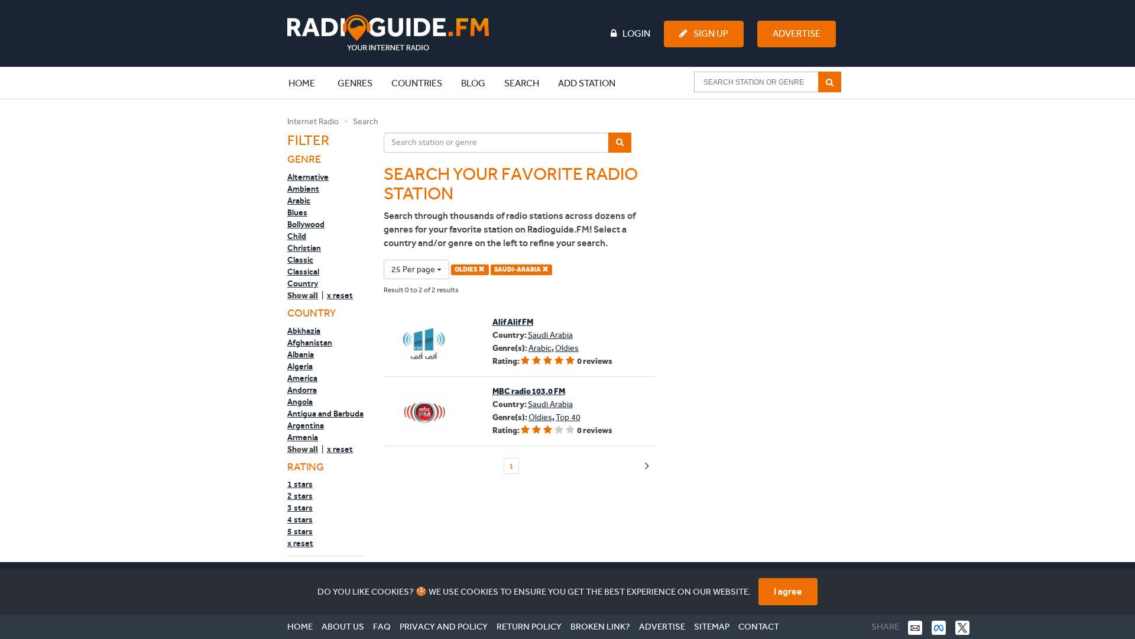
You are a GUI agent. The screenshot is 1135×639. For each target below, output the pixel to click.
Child (296, 236)
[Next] (647, 466)
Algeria (300, 366)
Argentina (305, 425)
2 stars (300, 496)
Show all (302, 296)
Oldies (567, 348)
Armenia (302, 437)
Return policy (529, 626)
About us (343, 626)
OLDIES (466, 269)
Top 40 (568, 417)
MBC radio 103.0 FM (528, 391)
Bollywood (306, 224)
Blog (473, 83)
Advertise (797, 33)
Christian (304, 248)
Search (521, 83)
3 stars (300, 507)
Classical (303, 271)
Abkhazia (303, 330)
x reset (340, 295)
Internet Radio (313, 122)
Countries (416, 83)
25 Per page (414, 269)
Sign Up (710, 33)
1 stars (300, 484)
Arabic (298, 200)
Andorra (302, 390)
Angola (300, 401)
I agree (788, 591)
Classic (300, 259)
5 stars (300, 531)
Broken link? (600, 626)
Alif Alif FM (512, 322)
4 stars (300, 519)
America (302, 378)
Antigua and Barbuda (325, 413)
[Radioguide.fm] (388, 33)
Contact (758, 626)
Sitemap (711, 626)
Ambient (303, 188)
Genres (355, 83)
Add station (586, 83)
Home (307, 83)
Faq (382, 626)
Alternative (308, 177)
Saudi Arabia (550, 335)
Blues (297, 212)
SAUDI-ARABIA (518, 269)
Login (636, 33)
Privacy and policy (444, 626)
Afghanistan (309, 342)
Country (302, 283)
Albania (300, 354)
